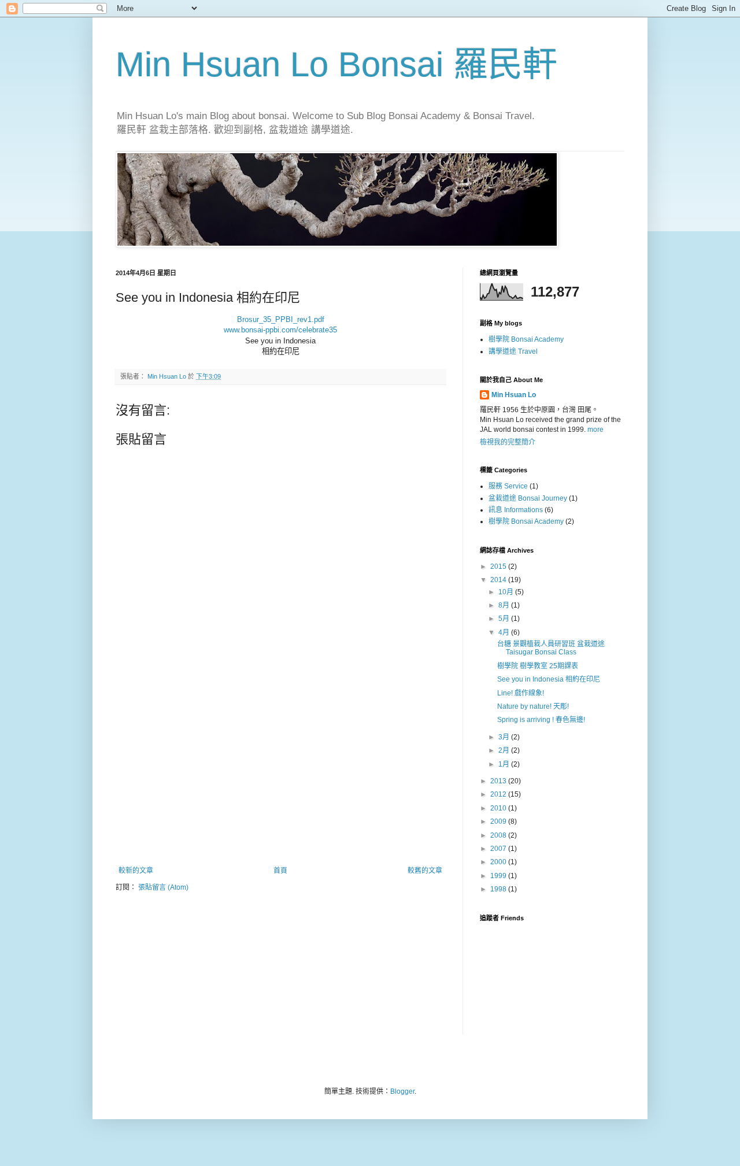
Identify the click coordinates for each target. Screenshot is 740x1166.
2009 (499, 821)
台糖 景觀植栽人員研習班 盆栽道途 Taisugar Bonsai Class (551, 648)
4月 (504, 632)
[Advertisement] (280, 780)
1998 (499, 889)
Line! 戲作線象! (520, 693)
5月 (504, 619)
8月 (504, 605)
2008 (499, 835)
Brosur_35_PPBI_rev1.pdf (280, 319)
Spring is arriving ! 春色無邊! (541, 720)
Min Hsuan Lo (513, 395)
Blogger (402, 1091)
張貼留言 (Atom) (163, 887)
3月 (504, 737)
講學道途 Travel (513, 351)
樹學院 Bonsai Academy (526, 339)
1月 (504, 764)
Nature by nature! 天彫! (533, 706)
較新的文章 (136, 871)
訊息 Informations (516, 510)
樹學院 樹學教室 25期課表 (537, 666)
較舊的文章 (425, 871)
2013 (499, 781)
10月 (506, 592)
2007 (499, 849)
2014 (499, 580)
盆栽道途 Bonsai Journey (528, 498)
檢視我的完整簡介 (507, 442)
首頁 (280, 871)
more (595, 429)
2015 (499, 566)
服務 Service (508, 486)
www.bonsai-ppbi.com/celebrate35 (280, 329)
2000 (499, 862)
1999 (499, 876)
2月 (504, 750)
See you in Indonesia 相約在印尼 (548, 679)
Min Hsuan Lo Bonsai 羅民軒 (336, 64)
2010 (499, 808)
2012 (499, 794)
